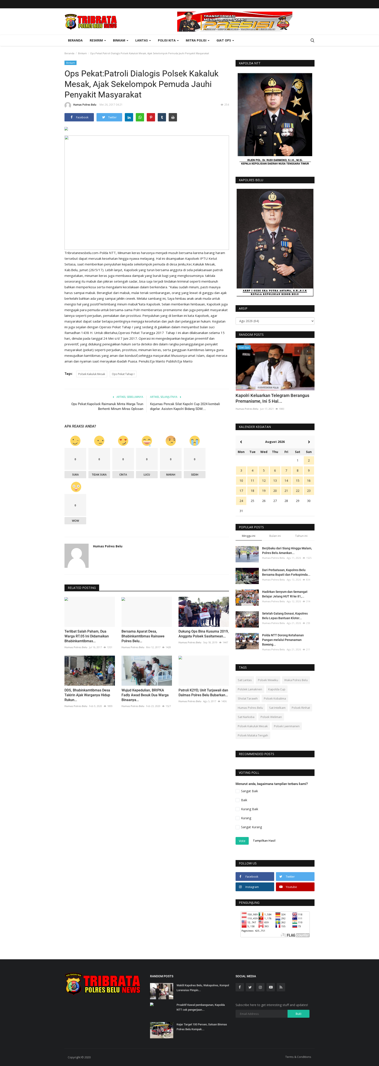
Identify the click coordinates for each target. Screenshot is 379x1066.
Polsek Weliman (271, 717)
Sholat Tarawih (248, 698)
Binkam (82, 53)
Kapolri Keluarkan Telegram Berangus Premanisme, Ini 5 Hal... (272, 398)
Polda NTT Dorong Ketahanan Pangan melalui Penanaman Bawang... (283, 639)
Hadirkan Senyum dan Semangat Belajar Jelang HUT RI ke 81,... (284, 594)
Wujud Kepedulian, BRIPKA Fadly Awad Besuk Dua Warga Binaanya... (145, 695)
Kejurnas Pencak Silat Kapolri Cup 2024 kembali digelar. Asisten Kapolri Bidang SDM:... (185, 406)
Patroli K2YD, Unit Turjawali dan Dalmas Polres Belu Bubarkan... (203, 692)
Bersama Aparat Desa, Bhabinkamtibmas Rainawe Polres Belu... (143, 636)
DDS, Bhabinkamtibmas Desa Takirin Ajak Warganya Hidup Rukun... (87, 695)
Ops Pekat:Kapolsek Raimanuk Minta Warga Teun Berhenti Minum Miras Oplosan (107, 406)
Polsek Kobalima (275, 698)
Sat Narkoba (246, 717)
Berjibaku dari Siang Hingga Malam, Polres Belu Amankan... (287, 551)
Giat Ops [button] (224, 40)
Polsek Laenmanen (287, 726)
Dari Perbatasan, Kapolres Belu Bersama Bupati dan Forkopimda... (286, 572)
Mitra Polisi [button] (196, 40)
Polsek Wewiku (268, 680)
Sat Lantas (245, 680)
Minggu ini (248, 536)
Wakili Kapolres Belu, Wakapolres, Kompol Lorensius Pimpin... (203, 988)
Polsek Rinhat (301, 708)
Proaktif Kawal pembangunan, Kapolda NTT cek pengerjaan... (201, 1007)
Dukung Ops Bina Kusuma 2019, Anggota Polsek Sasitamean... (204, 633)
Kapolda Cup (276, 689)
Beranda (75, 40)
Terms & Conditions (298, 1057)
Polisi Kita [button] (167, 40)
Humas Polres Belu (84, 104)
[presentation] (298, 351)
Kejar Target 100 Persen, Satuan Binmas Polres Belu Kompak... (202, 1027)
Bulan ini (275, 536)
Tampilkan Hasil (264, 840)
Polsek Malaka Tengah (253, 735)
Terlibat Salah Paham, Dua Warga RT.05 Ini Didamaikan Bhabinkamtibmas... (86, 636)
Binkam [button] (119, 40)
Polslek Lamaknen (250, 689)
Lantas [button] (142, 40)
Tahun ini (301, 536)
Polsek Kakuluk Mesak (91, 374)
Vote (242, 841)
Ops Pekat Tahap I (123, 374)
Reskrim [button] (97, 40)
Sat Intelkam (277, 708)
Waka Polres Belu (296, 680)
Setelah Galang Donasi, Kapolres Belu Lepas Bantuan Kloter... (285, 616)
